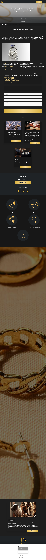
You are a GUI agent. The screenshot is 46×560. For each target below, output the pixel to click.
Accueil (2, 24)
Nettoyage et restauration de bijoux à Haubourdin (32, 133)
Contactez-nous (39, 1)
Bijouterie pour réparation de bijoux (10, 79)
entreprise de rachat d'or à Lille (10, 66)
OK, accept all (23, 548)
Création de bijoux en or (19, 159)
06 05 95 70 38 (23, 18)
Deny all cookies (23, 551)
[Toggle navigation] (44, 1)
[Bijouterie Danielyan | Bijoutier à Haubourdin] (2, 2)
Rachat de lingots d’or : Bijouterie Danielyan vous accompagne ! (20, 522)
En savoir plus (16, 140)
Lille (8, 24)
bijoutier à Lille (7, 63)
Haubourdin (6, 87)
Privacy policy (23, 557)
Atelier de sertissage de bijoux (9, 78)
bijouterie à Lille (7, 34)
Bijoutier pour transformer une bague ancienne (12, 80)
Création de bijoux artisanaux (9, 82)
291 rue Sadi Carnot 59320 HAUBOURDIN (23, 20)
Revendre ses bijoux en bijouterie (11, 132)
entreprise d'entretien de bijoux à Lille (11, 73)
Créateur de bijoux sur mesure (9, 81)
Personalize (23, 555)
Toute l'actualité (32, 530)
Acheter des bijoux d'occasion (9, 77)
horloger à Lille (7, 69)
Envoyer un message (23, 182)
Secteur (5, 24)
